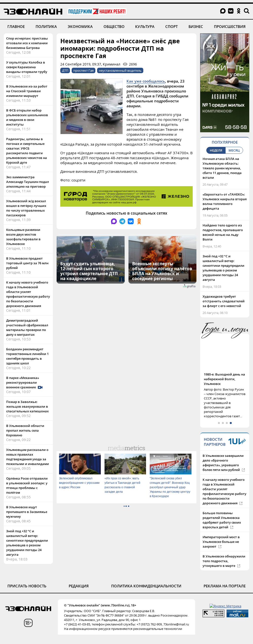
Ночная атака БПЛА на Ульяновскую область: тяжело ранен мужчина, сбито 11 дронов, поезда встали (222, 168)
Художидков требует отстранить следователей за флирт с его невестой (224, 301)
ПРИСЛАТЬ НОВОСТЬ (26, 585)
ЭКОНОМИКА (80, 26)
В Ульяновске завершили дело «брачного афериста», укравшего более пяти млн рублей (223, 462)
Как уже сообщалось (145, 81)
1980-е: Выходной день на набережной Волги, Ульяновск (224, 379)
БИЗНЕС (196, 26)
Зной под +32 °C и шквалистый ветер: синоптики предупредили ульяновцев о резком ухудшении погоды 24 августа (27, 543)
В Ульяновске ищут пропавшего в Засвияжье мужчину (26, 512)
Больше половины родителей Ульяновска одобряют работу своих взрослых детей (222, 520)
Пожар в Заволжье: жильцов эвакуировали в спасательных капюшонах (27, 406)
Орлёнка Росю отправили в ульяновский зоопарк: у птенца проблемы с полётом (27, 485)
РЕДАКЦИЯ (79, 585)
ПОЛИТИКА (46, 26)
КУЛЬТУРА (144, 26)
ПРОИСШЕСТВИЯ (230, 26)
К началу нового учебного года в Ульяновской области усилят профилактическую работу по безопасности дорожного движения (28, 294)
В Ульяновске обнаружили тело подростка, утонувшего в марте (224, 561)
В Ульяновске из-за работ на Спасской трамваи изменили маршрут (26, 91)
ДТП (65, 70)
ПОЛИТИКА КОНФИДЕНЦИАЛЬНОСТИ (146, 585)
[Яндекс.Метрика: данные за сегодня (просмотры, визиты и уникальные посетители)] (225, 606)
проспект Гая (83, 70)
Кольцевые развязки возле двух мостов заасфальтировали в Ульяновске (23, 236)
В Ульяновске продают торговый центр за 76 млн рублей (27, 263)
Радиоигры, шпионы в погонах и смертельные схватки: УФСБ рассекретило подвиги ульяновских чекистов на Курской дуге (26, 151)
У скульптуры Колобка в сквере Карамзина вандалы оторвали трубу (26, 67)
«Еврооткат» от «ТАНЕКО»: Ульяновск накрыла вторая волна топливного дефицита (225, 201)
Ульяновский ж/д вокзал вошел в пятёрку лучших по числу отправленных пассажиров (26, 208)
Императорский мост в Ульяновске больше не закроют (221, 542)
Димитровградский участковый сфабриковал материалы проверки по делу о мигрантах (27, 327)
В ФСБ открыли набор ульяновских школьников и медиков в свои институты (27, 117)
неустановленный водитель (120, 70)
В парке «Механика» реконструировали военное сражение (22, 382)
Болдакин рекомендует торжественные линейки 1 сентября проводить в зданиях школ (27, 356)
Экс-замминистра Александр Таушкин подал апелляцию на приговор (27, 182)
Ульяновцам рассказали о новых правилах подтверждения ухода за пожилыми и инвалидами (27, 456)
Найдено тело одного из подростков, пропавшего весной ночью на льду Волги (223, 232)
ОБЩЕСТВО (114, 26)
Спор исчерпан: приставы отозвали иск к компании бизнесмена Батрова (27, 43)
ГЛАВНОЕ (16, 26)
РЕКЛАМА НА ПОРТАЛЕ (225, 585)
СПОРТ (171, 26)
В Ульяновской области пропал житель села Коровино (25, 430)
